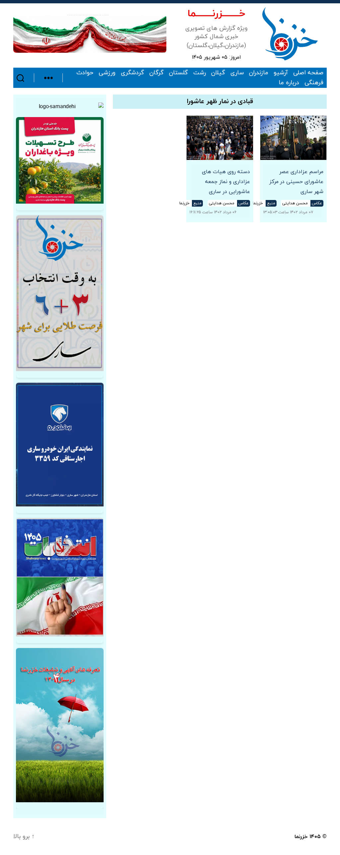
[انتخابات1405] (60, 577)
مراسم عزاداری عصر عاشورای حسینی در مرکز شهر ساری (296, 181)
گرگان (156, 73)
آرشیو (281, 73)
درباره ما (289, 83)
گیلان (218, 73)
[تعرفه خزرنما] (60, 725)
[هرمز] (89, 33)
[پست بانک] (60, 160)
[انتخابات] (60, 293)
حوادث (84, 73)
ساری (237, 73)
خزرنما (301, 836)
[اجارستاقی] (60, 444)
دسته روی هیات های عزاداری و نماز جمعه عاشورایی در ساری (226, 181)
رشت (199, 73)
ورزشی (107, 73)
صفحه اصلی (308, 73)
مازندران (258, 73)
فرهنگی (313, 83)
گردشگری (132, 73)
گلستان (178, 73)
